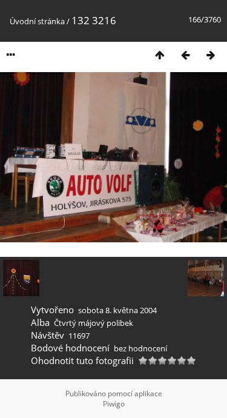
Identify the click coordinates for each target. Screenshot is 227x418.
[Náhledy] (160, 55)
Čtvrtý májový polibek (93, 322)
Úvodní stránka (37, 21)
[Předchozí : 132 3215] (185, 55)
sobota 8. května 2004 (117, 310)
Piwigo (114, 404)
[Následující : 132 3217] (210, 55)
